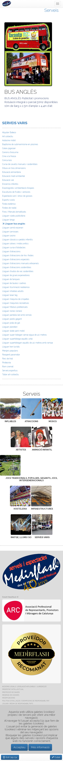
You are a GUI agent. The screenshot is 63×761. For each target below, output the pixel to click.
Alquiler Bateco (9, 132)
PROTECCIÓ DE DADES (11, 692)
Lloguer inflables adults (12, 291)
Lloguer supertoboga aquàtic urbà (17, 339)
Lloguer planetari (9, 327)
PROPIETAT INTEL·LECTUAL (13, 689)
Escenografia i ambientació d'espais (18, 188)
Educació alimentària (11, 172)
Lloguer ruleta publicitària (13, 216)
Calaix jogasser (9, 148)
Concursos (7, 160)
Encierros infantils (10, 184)
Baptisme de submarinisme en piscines (20, 144)
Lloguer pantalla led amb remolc (17, 315)
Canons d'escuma (10, 152)
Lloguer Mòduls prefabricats (15, 307)
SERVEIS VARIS (14, 123)
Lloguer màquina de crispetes (15, 299)
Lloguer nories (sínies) (12, 311)
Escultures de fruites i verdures (16, 192)
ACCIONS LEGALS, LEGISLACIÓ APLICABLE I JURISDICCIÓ (24, 686)
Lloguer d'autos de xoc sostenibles (17, 271)
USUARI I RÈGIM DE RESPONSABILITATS (17, 704)
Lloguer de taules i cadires (14, 283)
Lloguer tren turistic (11, 347)
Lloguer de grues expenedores (16, 275)
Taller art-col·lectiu (10, 374)
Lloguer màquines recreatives (15, 303)
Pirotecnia (6, 362)
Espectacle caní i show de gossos (17, 196)
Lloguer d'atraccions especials (15, 259)
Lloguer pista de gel (11, 323)
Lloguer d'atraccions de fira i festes (17, 255)
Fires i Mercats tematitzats (14, 212)
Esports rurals (8, 200)
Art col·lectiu (7, 136)
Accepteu (19, 747)
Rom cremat (7, 366)
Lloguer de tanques (11, 279)
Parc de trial (7, 358)
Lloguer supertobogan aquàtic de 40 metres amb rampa (27, 343)
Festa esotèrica (9, 204)
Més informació (40, 747)
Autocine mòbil (9, 140)
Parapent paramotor (11, 354)
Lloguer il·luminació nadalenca (15, 287)
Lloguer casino (8, 235)
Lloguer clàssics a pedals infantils (17, 239)
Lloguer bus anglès (14, 224)
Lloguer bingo (8, 220)
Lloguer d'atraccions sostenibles (16, 267)
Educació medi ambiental (13, 176)
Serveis (51, 10)
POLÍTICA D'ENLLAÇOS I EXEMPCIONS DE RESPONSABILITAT (25, 701)
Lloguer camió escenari (12, 227)
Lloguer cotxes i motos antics (15, 243)
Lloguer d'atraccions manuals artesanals (20, 263)
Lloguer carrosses (10, 231)
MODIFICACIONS (8, 698)
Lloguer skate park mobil (13, 331)
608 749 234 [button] (11, 757)
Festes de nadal (9, 208)
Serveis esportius (9, 370)
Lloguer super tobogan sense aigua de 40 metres (24, 335)
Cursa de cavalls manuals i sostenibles (19, 164)
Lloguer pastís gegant (12, 319)
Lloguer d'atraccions (11, 251)
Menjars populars (10, 350)
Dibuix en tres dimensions (14, 168)
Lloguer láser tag (9, 295)
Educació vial (8, 180)
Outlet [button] (57, 757)
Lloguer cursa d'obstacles (13, 247)
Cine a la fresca (9, 156)
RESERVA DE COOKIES (10, 695)
